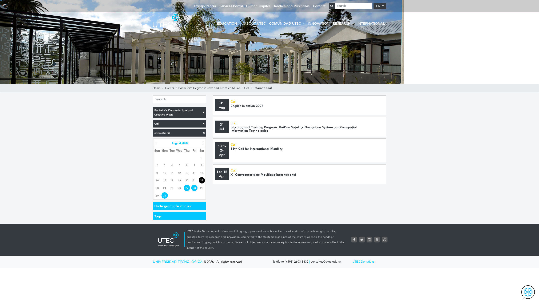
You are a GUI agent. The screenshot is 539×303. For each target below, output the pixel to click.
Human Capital (258, 6)
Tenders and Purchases (292, 6)
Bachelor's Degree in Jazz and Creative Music (173, 112)
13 (186, 172)
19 (179, 180)
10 (164, 172)
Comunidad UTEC (285, 23)
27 (186, 188)
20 (186, 180)
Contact (319, 6)
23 (157, 188)
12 (179, 172)
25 (172, 188)
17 (164, 180)
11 (172, 172)
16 (157, 180)
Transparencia (205, 6)
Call (156, 123)
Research (342, 23)
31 (164, 195)
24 (164, 188)
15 (201, 172)
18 (172, 180)
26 (179, 188)
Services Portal (231, 6)
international (162, 133)
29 (201, 188)
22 (201, 180)
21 (194, 180)
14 (194, 172)
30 (157, 195)
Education (227, 23)
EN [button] (378, 6)
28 (194, 188)
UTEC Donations (363, 261)
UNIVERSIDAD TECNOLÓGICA (178, 262)
